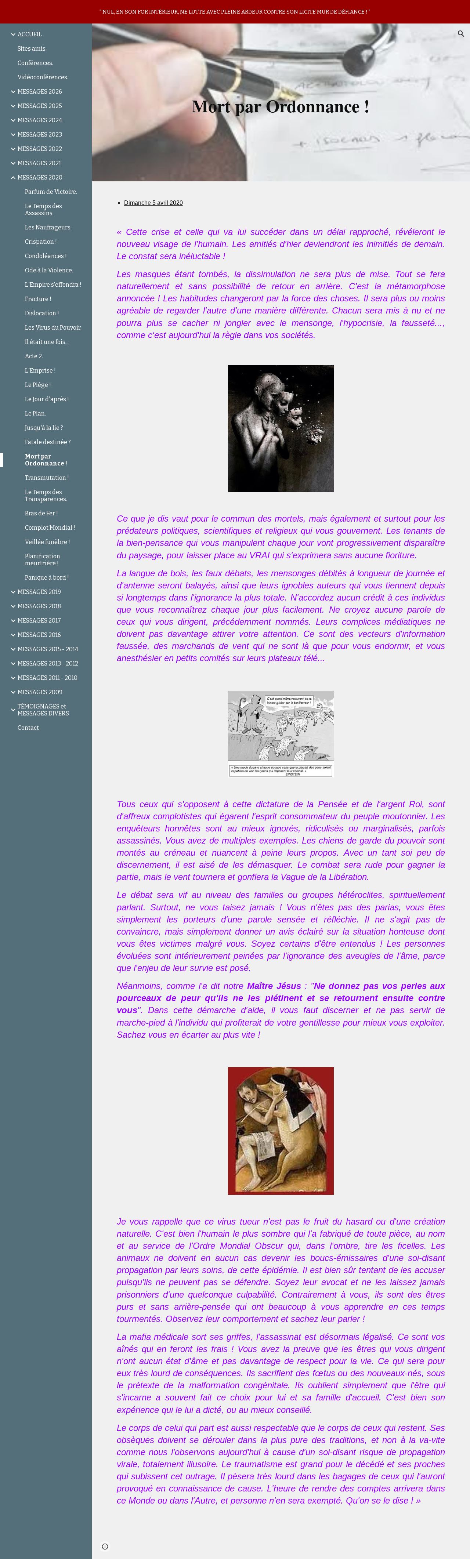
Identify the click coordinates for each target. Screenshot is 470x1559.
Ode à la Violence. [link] (49, 270)
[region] (235, 11)
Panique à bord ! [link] (47, 577)
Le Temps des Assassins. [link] (43, 210)
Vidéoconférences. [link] (43, 77)
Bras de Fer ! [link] (41, 513)
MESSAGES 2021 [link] (39, 163)
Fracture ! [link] (38, 299)
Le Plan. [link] (35, 413)
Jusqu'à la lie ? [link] (44, 427)
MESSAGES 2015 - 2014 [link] (48, 649)
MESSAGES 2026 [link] (40, 91)
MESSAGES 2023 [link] (40, 134)
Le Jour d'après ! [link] (47, 399)
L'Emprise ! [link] (40, 370)
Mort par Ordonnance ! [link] (46, 460)
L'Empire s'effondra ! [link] (53, 284)
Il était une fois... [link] (47, 341)
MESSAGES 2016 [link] (39, 634)
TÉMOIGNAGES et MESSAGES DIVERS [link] (43, 710)
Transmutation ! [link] (47, 477)
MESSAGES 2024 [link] (40, 120)
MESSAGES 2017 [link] (39, 620)
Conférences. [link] (35, 62)
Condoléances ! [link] (46, 256)
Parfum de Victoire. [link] (51, 191)
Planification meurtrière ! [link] (42, 560)
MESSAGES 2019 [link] (39, 591)
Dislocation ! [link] (42, 313)
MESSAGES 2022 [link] (40, 148)
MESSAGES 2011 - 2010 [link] (47, 677)
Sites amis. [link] (32, 48)
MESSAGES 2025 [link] (40, 105)
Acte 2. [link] (34, 356)
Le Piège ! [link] (38, 384)
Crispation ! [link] (41, 241)
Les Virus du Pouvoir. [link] (53, 327)
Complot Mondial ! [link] (50, 527)
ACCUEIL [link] (30, 34)
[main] (281, 102)
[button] (461, 34)
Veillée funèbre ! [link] (47, 542)
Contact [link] (28, 727)
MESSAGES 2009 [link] (40, 692)
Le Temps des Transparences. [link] (46, 496)
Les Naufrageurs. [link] (48, 227)
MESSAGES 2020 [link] (40, 177)
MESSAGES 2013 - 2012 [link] (48, 663)
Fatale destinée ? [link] (48, 442)
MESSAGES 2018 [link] (39, 606)
